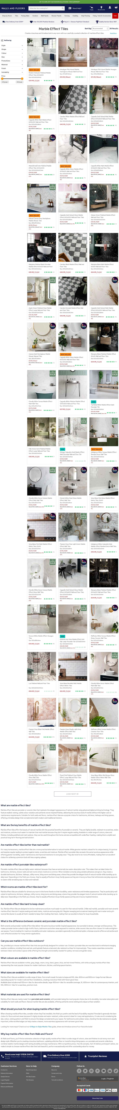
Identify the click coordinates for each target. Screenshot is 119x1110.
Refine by (7, 40)
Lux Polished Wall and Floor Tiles (39, 683)
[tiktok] (116, 1071)
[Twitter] (85, 1071)
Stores (53, 1076)
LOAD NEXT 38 (72, 794)
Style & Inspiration (31, 1070)
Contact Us (4, 1070)
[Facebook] (79, 1071)
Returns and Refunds (7, 1086)
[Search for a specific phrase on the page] (63, 8)
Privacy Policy (53, 1107)
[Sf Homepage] (13, 8)
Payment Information (7, 1083)
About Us (54, 1070)
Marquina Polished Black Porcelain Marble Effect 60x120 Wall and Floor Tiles (40, 266)
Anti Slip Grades (30, 1076)
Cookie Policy (63, 1107)
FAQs (27, 1073)
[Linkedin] (110, 1071)
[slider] (2, 79)
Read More (113, 33)
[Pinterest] (97, 1071)
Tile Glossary (30, 1080)
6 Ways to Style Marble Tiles (41, 1027)
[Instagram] (91, 1071)
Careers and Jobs (56, 1073)
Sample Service (5, 1076)
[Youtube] (104, 1071)
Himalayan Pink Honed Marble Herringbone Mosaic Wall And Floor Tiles (71, 71)
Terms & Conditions (57, 1080)
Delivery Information (7, 1073)
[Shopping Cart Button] (116, 7)
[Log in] (110, 7)
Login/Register (5, 1080)
